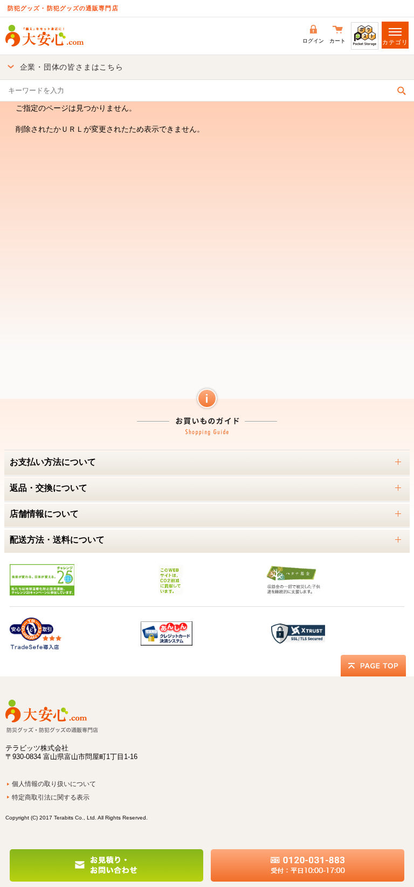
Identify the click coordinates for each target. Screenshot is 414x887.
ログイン (313, 41)
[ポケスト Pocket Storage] (364, 35)
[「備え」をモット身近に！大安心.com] (44, 35)
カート (337, 41)
